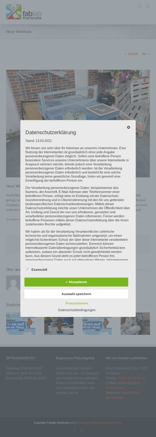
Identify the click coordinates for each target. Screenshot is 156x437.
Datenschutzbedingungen (76, 310)
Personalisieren (76, 303)
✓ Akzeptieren (76, 282)
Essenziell (39, 269)
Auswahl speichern (76, 294)
